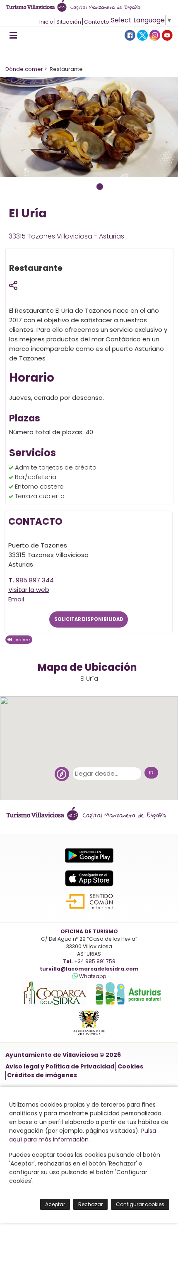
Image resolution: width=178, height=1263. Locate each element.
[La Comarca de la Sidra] (51, 1003)
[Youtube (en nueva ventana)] (167, 35)
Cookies (130, 1066)
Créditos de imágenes (42, 1075)
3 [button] (99, 186)
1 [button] (78, 186)
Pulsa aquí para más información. (82, 1135)
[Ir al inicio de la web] (75, 9)
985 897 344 (35, 580)
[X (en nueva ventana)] (142, 35)
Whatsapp (92, 976)
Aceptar (55, 1204)
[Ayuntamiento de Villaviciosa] (89, 1035)
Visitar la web (28, 589)
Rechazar (90, 1204)
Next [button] (172, 130)
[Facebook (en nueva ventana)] (130, 35)
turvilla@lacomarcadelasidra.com (89, 968)
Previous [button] (6, 130)
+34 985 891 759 (94, 961)
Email (16, 599)
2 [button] (89, 186)
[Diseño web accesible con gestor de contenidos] (89, 901)
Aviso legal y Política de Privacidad (59, 1066)
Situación (68, 21)
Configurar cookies (140, 1204)
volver (21, 640)
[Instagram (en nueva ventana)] (154, 35)
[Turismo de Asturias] (125, 1003)
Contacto (96, 21)
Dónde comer (24, 69)
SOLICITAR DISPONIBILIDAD (88, 619)
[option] (89, 127)
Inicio (46, 21)
